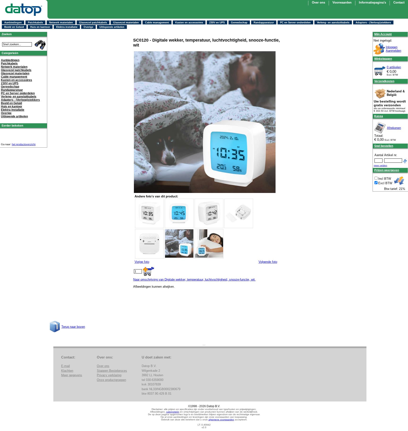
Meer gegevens (71, 375)
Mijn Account (383, 34)
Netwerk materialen (61, 22)
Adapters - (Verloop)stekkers (373, 22)
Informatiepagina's (372, 2)
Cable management (157, 22)
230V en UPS (217, 22)
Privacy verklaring (109, 375)
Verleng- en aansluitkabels (333, 22)
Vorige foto (142, 262)
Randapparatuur (264, 22)
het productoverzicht (23, 144)
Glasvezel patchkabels (93, 22)
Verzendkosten (384, 81)
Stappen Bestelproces (112, 370)
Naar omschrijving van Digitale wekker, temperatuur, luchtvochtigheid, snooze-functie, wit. (194, 279)
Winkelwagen (383, 58)
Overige (88, 27)
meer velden (380, 165)
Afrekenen (394, 128)
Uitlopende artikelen (111, 27)
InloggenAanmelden (393, 48)
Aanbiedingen (13, 22)
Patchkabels (35, 22)
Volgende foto (268, 262)
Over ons (318, 2)
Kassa (378, 116)
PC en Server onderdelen (295, 22)
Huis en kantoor (40, 27)
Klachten (67, 370)
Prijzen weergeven (386, 170)
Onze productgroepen (111, 380)
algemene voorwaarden (221, 419)
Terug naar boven (73, 327)
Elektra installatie (66, 27)
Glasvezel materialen (126, 22)
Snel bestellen (383, 146)
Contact (398, 2)
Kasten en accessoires (189, 22)
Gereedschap (239, 22)
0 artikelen (394, 67)
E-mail (65, 366)
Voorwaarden (342, 2)
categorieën (172, 411)
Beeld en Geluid (14, 27)
